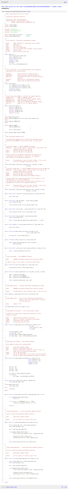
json (66, 487)
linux (2, 6)
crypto (59, 6)
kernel (11, 6)
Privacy (11, 487)
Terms (15, 487)
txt (62, 487)
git (14, 6)
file (29, 11)
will (18, 6)
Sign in (65, 2)
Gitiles (8, 487)
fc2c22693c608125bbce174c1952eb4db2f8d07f (37, 6)
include (54, 6)
